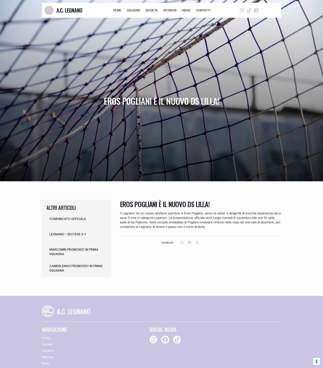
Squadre (133, 10)
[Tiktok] (249, 10)
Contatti (203, 10)
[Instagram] (242, 10)
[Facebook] (256, 10)
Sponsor (169, 10)
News (186, 10)
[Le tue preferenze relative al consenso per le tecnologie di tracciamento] (316, 361)
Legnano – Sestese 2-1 (67, 234)
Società (152, 10)
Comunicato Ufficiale (67, 219)
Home (117, 10)
